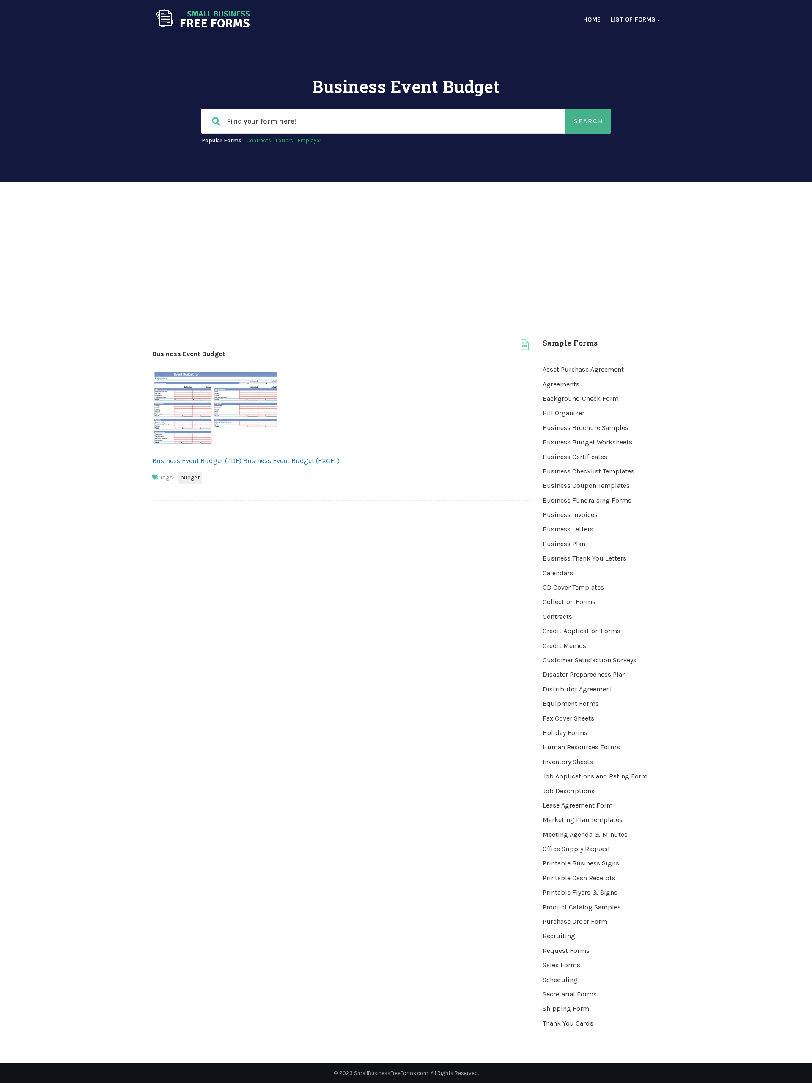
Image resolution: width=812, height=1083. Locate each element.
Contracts (258, 140)
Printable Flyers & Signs (580, 892)
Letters (284, 140)
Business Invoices (570, 515)
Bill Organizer (563, 413)
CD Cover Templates (573, 587)
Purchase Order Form (575, 921)
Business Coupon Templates (586, 486)
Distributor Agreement (577, 689)
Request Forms (566, 951)
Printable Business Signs (581, 863)
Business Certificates (575, 457)
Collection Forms (569, 602)
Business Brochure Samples (585, 428)
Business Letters (568, 529)
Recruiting (559, 936)
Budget (190, 477)
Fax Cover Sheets (568, 718)
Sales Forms (561, 965)
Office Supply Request (576, 849)
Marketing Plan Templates (583, 820)
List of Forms (634, 19)
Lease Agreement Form (578, 805)
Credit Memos (564, 646)
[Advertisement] (406, 246)
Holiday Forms (565, 733)
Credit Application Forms (581, 631)
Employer (309, 140)
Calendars (558, 573)
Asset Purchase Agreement (583, 369)
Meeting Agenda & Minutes (585, 834)
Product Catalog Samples (582, 907)
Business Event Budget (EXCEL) (291, 461)
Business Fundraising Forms (587, 500)
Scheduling (560, 980)
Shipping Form (566, 1008)
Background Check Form (581, 399)
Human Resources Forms (581, 747)
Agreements (561, 384)
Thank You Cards (568, 1023)
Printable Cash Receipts (579, 878)
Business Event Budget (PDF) (196, 461)
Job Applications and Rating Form (595, 776)
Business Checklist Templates (588, 471)
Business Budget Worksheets (587, 442)
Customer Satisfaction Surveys (589, 660)
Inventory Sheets (568, 762)
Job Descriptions (569, 791)
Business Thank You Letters (584, 558)
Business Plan (564, 544)
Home (592, 19)
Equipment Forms (571, 703)
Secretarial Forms (570, 994)
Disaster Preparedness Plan (584, 674)
